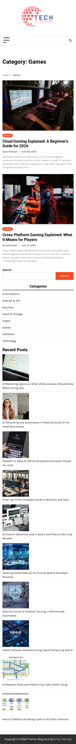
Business (8, 307)
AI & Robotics (10, 294)
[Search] (70, 40)
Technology (9, 340)
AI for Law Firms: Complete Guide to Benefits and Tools (35, 499)
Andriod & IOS (11, 300)
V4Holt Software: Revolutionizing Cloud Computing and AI (37, 650)
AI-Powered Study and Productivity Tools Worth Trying (35, 684)
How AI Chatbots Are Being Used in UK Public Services (35, 719)
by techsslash (9, 151)
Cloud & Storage (12, 314)
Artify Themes (62, 739)
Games (7, 135)
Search (6, 270)
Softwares (8, 334)
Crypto (6, 320)
